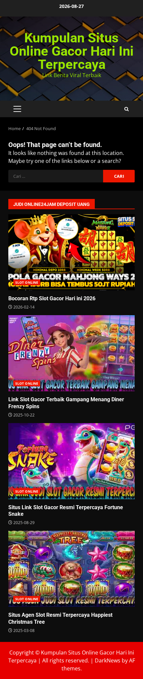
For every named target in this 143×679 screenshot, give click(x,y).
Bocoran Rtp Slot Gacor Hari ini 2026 (71, 252)
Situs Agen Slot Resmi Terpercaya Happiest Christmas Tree (71, 569)
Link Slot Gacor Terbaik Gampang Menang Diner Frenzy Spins (71, 353)
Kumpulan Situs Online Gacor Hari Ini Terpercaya (72, 51)
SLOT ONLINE (26, 282)
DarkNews (107, 660)
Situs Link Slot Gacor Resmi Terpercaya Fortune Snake (71, 461)
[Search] (126, 109)
